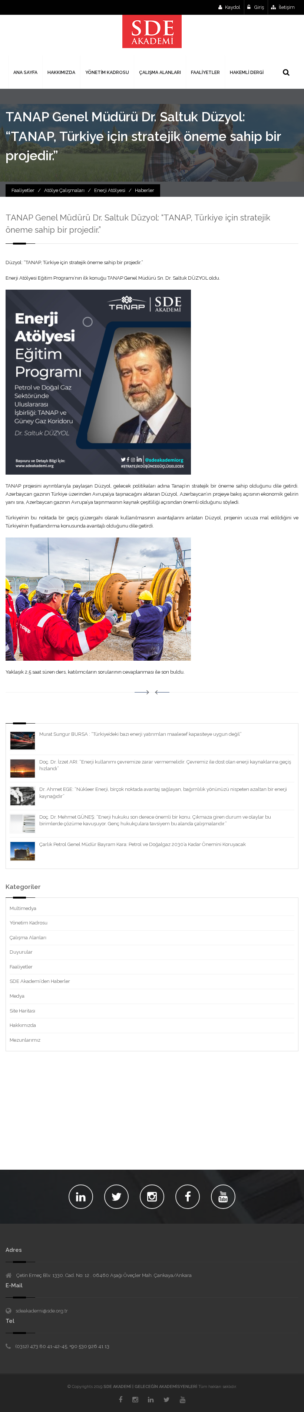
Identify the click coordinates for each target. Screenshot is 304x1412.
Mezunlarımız (25, 1040)
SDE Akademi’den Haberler (40, 981)
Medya (17, 996)
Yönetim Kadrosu (28, 923)
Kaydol (232, 7)
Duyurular (21, 952)
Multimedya (23, 908)
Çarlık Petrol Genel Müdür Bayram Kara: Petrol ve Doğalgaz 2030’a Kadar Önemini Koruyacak (142, 844)
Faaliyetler (21, 967)
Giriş (258, 7)
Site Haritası (22, 1011)
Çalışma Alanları (28, 937)
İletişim (287, 7)
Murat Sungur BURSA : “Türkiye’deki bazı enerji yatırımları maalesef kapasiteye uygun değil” (140, 734)
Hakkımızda (23, 1025)
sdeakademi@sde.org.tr (42, 1311)
